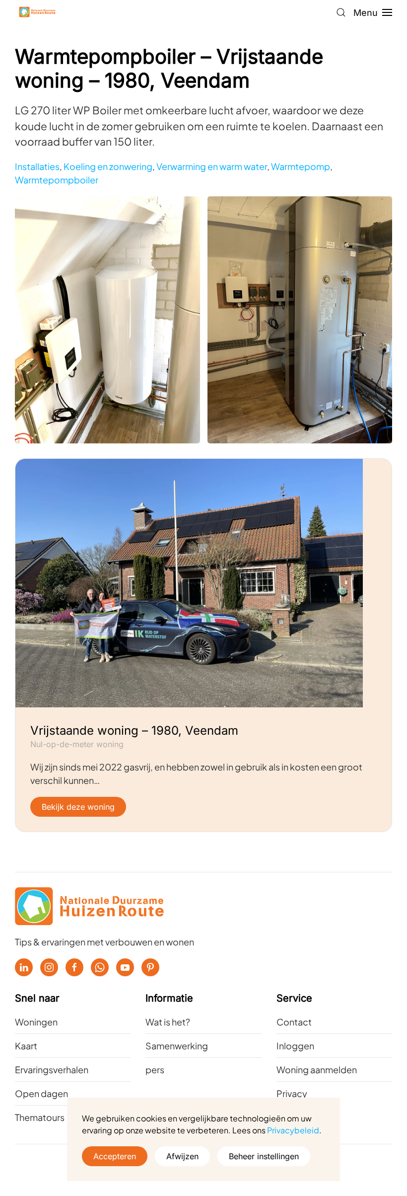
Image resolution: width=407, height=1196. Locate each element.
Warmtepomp (300, 166)
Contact (294, 1021)
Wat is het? (167, 1021)
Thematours (40, 1117)
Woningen (36, 1021)
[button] (341, 12)
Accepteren (114, 1156)
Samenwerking (176, 1045)
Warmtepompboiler (56, 179)
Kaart (26, 1045)
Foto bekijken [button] (107, 320)
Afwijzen (182, 1156)
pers (154, 1069)
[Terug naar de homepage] (37, 12)
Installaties (37, 166)
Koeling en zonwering (108, 166)
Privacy (291, 1093)
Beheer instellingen (264, 1156)
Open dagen (41, 1093)
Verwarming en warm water (211, 166)
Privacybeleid (293, 1130)
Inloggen (295, 1045)
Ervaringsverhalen (51, 1069)
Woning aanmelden (316, 1069)
